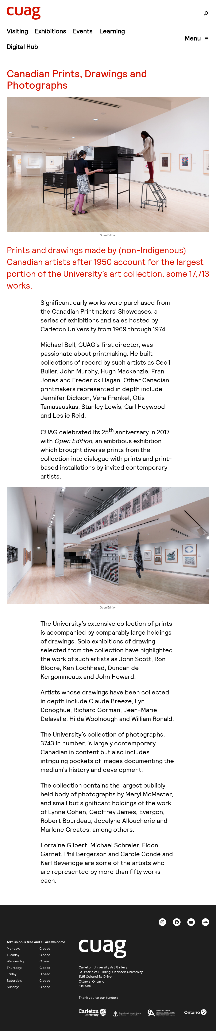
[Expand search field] (206, 13)
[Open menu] (206, 38)
